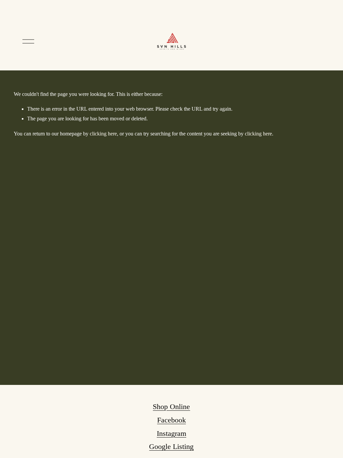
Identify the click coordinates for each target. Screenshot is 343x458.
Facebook (171, 420)
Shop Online (171, 406)
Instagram (171, 433)
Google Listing (171, 446)
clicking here (103, 133)
